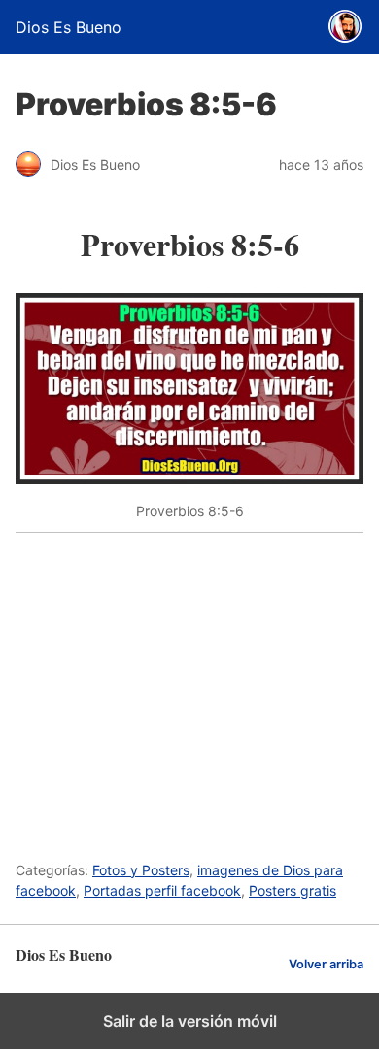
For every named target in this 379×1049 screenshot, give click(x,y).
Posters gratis (292, 890)
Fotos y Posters (141, 870)
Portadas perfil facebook (162, 890)
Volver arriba (326, 964)
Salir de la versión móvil (190, 1021)
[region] (189, 686)
